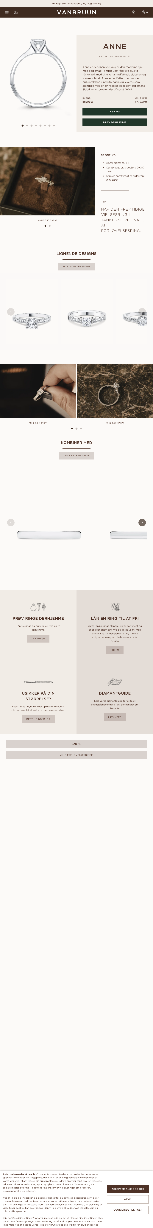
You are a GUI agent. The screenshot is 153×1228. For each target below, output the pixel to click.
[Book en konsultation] (134, 12)
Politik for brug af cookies (83, 1224)
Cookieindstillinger (127, 1209)
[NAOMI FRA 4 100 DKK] (49, 522)
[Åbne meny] (6, 12)
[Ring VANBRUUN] (16, 12)
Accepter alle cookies (128, 1189)
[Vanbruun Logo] (76, 12)
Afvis (128, 1199)
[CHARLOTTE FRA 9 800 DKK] (32, 312)
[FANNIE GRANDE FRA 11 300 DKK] (87, 312)
